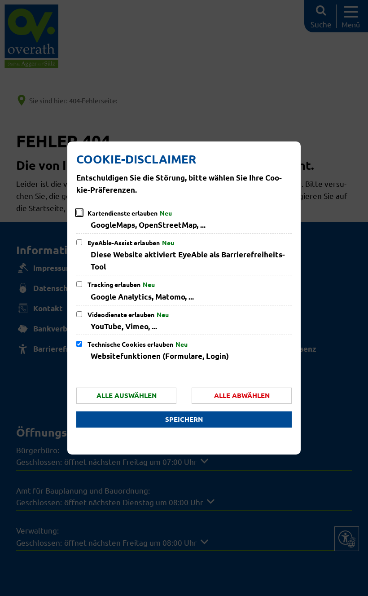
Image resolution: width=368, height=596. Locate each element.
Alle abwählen (242, 395)
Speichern (184, 419)
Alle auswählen (126, 395)
